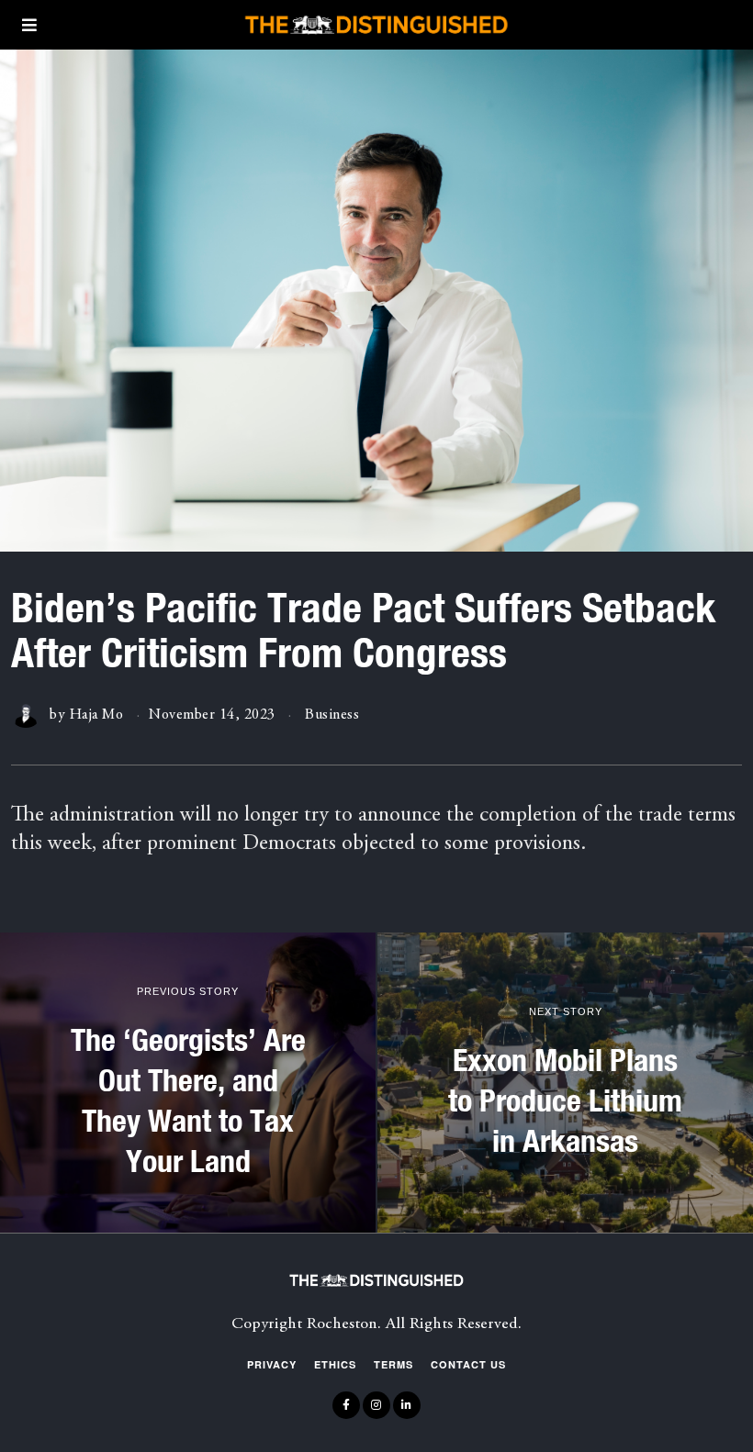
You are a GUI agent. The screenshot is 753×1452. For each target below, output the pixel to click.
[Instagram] (376, 1405)
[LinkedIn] (407, 1405)
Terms (393, 1364)
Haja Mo (97, 715)
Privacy (272, 1364)
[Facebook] (346, 1405)
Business (332, 715)
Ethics (335, 1364)
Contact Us (468, 1364)
